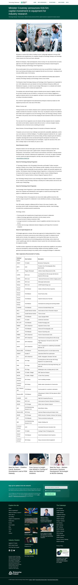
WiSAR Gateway (60, 541)
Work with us (12, 514)
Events (10, 522)
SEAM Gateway (60, 537)
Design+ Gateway (60, 520)
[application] (46, 2)
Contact (10, 533)
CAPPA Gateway (60, 510)
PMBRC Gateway (60, 535)
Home (10, 508)
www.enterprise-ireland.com (22, 158)
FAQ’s (10, 529)
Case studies (12, 525)
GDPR (34, 579)
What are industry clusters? (15, 512)
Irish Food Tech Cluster (14, 547)
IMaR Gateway (59, 525)
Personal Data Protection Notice (41, 579)
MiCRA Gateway (60, 529)
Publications (11, 520)
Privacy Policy (59, 545)
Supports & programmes (14, 518)
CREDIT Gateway (60, 516)
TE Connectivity (28, 515)
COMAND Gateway (60, 514)
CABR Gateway (60, 512)
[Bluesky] (14, 550)
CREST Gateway (60, 518)
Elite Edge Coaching (29, 556)
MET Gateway (59, 527)
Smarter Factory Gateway (62, 539)
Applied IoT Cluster (13, 543)
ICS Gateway (59, 522)
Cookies (30, 579)
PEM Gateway (59, 533)
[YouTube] (12, 550)
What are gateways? (13, 510)
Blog (10, 527)
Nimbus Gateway (60, 531)
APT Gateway (59, 508)
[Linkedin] (9, 550)
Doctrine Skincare (28, 534)
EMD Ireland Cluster (13, 545)
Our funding (11, 516)
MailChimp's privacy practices (19, 496)
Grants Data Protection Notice (53, 579)
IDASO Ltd (27, 524)
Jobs (10, 531)
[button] (42, 2)
